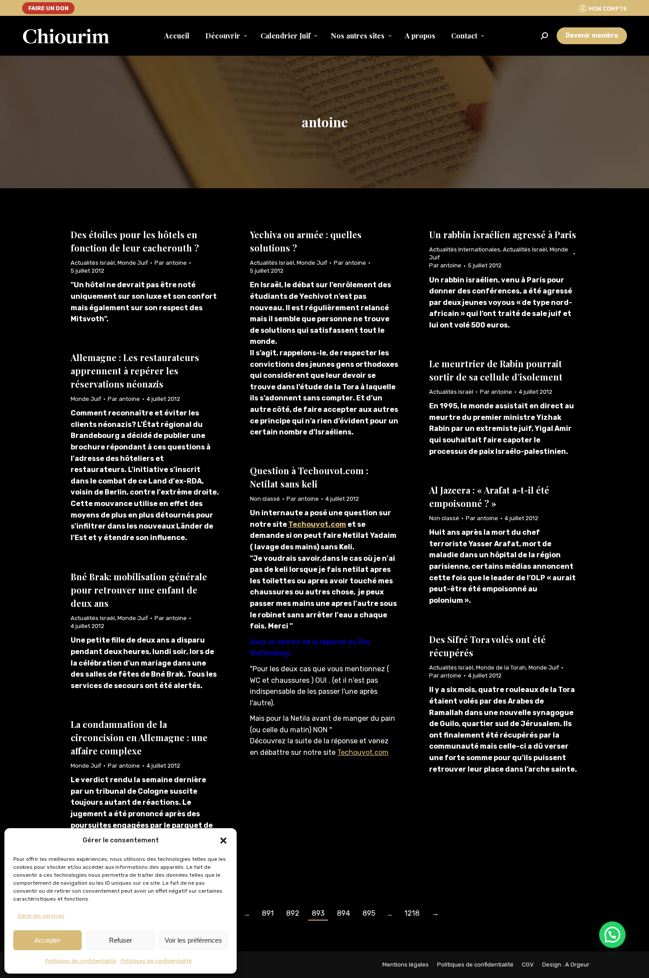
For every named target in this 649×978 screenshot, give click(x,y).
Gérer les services (41, 916)
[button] (223, 840)
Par (171, 262)
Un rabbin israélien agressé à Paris (502, 234)
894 (343, 913)
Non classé (265, 498)
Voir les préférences (193, 940)
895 (368, 913)
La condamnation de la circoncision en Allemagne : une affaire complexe (139, 737)
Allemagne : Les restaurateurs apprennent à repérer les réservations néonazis (135, 370)
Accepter (47, 940)
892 (292, 913)
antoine (325, 122)
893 (318, 913)
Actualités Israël (93, 262)
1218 (411, 913)
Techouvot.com (317, 524)
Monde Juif (132, 262)
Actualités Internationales (464, 249)
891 (268, 913)
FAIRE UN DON (48, 8)
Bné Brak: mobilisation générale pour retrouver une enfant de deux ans (139, 590)
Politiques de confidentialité (80, 961)
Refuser (120, 940)
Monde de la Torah (501, 667)
